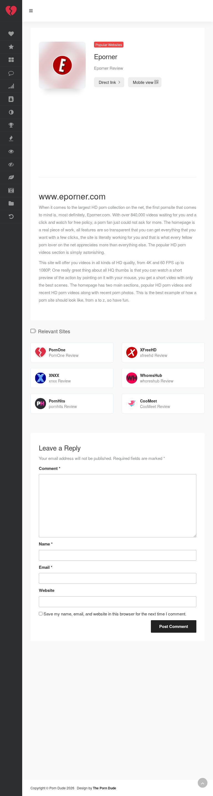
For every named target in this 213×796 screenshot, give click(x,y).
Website (46, 590)
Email (45, 567)
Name (46, 544)
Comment (49, 468)
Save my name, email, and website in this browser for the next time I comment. (115, 614)
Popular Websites (108, 44)
